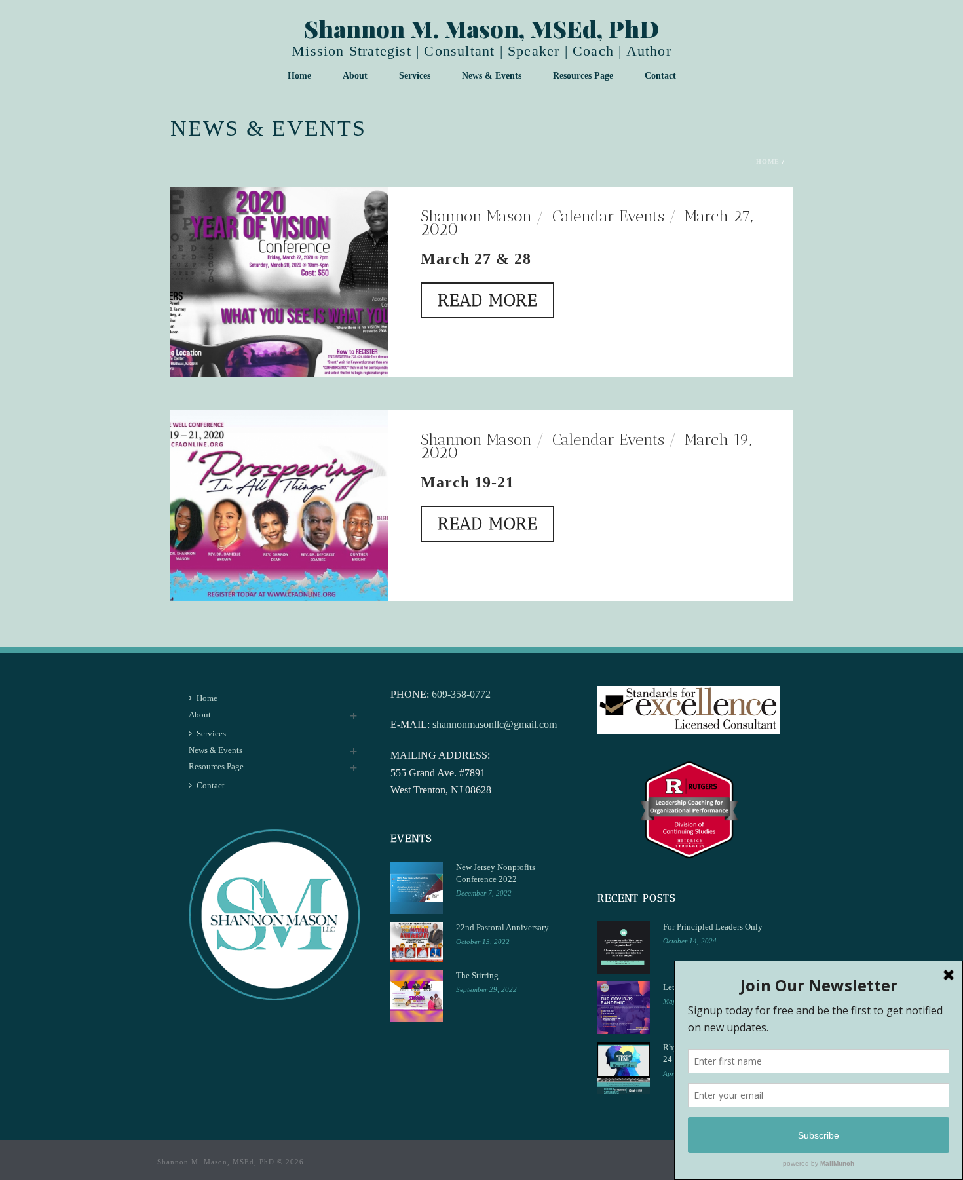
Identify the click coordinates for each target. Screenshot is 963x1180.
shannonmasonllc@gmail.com (494, 724)
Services (414, 76)
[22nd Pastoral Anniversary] (416, 942)
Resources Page (583, 76)
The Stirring (477, 975)
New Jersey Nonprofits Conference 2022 (495, 873)
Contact (660, 76)
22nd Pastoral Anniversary (502, 927)
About (355, 76)
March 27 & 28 (476, 258)
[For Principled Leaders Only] (623, 947)
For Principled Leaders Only (713, 927)
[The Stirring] (416, 996)
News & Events (491, 76)
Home (299, 76)
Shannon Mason (476, 215)
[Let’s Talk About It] (623, 1007)
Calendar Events (608, 215)
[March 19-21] (279, 503)
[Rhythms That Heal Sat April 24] (623, 1068)
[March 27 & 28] (279, 280)
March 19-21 (467, 482)
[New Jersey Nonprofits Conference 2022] (416, 888)
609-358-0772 (461, 694)
